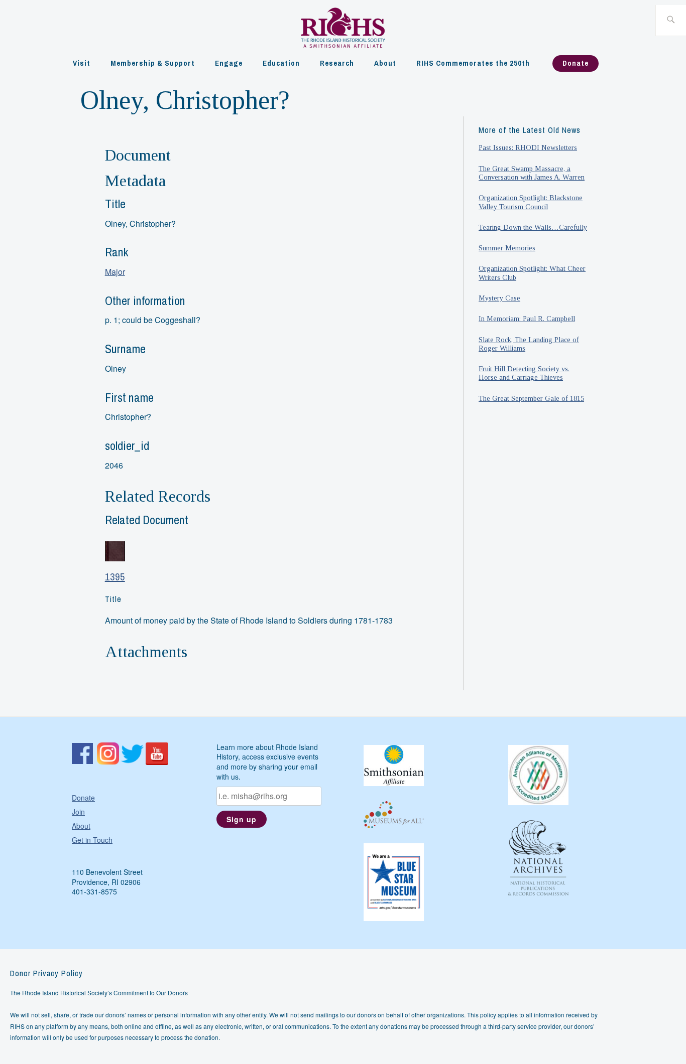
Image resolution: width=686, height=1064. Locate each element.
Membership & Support (152, 63)
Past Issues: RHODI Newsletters (528, 147)
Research (337, 63)
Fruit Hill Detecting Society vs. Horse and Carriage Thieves (524, 373)
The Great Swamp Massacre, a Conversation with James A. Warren (532, 173)
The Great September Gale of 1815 (531, 398)
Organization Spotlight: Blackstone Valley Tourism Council (531, 202)
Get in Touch (92, 840)
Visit (81, 63)
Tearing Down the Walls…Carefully (533, 227)
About (385, 63)
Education (281, 63)
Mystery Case (499, 298)
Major (115, 271)
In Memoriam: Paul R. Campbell (527, 319)
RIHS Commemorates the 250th (473, 63)
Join (78, 812)
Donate (575, 63)
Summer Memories (507, 248)
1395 (115, 576)
